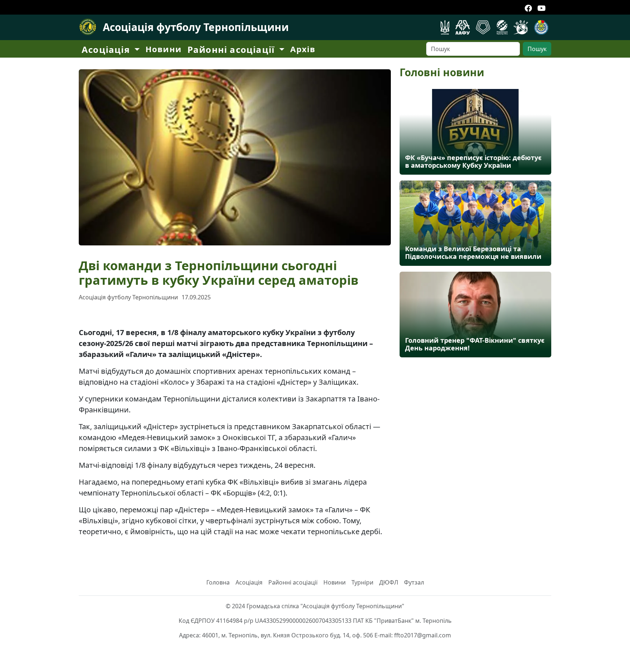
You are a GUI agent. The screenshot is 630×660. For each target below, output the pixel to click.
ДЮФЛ (388, 582)
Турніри (362, 582)
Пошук (537, 49)
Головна (218, 582)
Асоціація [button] (107, 49)
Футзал (414, 582)
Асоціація (249, 582)
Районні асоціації (293, 582)
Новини (163, 48)
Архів (302, 48)
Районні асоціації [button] (232, 49)
